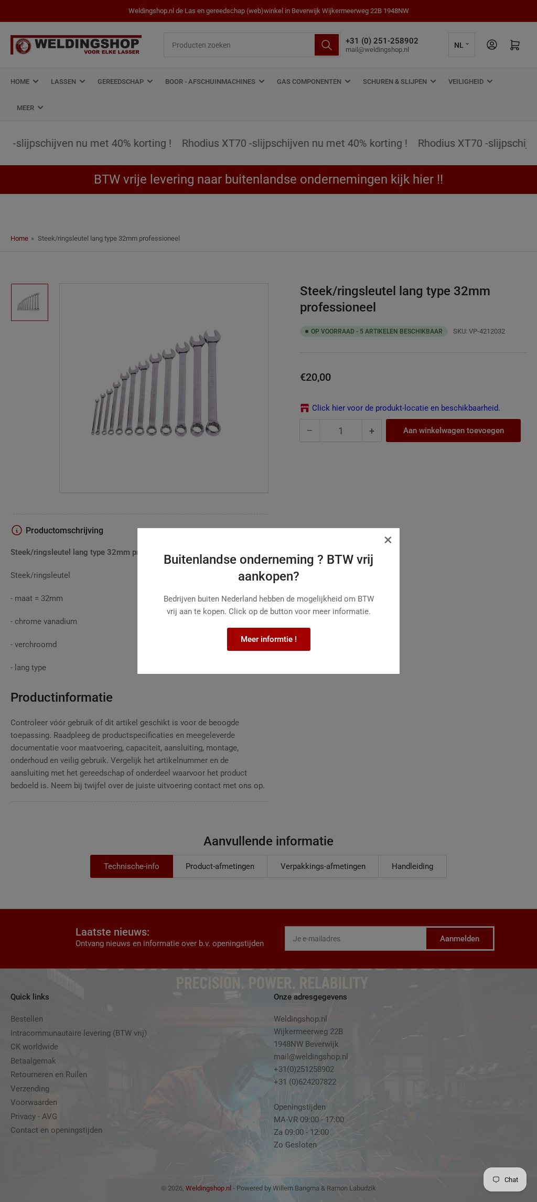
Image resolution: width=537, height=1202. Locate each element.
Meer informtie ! (269, 639)
